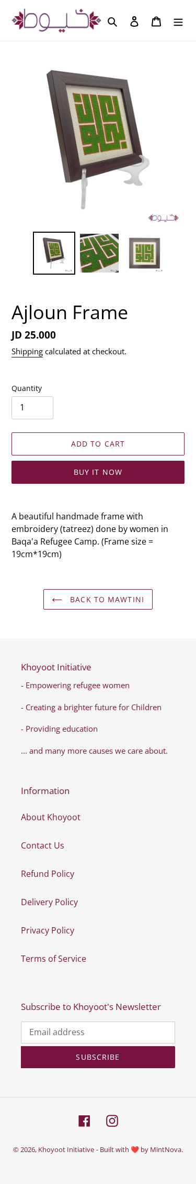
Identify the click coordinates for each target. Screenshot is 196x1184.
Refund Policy (47, 873)
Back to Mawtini (105, 599)
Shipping (27, 351)
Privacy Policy (47, 930)
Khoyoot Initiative (66, 1149)
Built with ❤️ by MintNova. (141, 1149)
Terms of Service (53, 958)
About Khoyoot (50, 817)
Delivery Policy (49, 902)
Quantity (26, 388)
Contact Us (42, 845)
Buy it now (98, 472)
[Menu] (178, 20)
